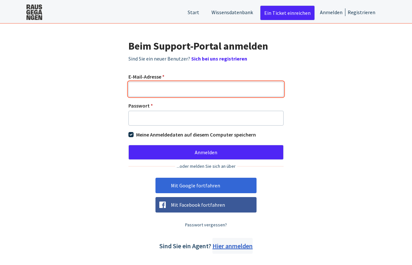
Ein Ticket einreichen (287, 13)
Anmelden (331, 12)
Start (193, 12)
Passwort (140, 105)
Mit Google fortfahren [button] (195, 185)
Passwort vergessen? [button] (206, 225)
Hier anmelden (232, 246)
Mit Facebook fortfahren (198, 205)
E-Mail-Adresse (146, 76)
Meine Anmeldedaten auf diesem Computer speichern (196, 134)
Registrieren (361, 12)
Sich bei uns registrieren (219, 58)
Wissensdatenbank (232, 12)
